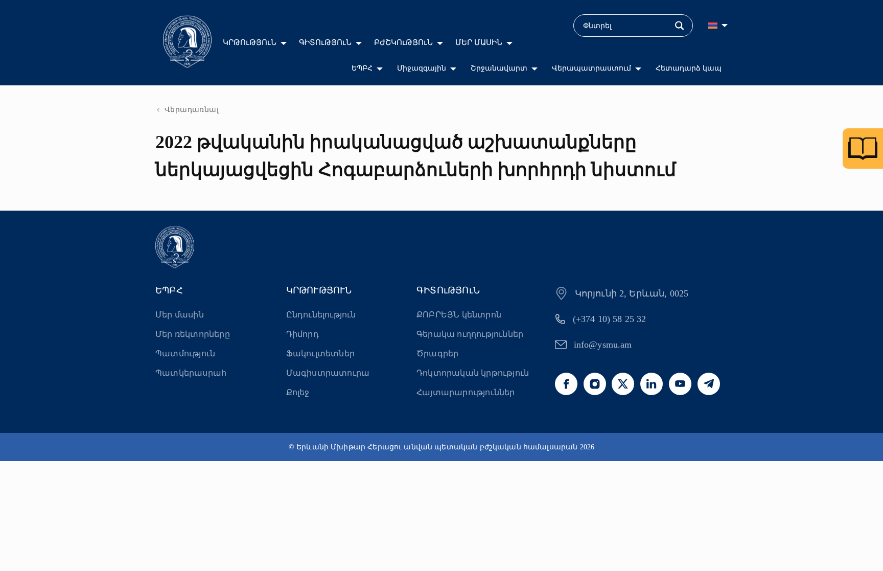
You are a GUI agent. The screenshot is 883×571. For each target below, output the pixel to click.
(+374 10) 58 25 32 (609, 319)
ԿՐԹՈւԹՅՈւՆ (249, 42)
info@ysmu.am (603, 344)
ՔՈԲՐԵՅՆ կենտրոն (458, 314)
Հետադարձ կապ (689, 68)
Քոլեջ (298, 392)
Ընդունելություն (321, 314)
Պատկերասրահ (190, 373)
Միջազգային (421, 68)
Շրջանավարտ (499, 68)
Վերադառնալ (192, 109)
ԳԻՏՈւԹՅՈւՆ (325, 42)
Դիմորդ (302, 334)
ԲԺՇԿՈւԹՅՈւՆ (403, 42)
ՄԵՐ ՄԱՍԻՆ (478, 42)
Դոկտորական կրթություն (472, 373)
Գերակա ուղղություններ (469, 334)
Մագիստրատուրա (328, 373)
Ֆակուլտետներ (320, 353)
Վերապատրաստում (591, 68)
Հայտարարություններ (465, 392)
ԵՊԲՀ (362, 68)
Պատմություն (185, 353)
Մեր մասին (179, 314)
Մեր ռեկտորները (192, 334)
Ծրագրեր (437, 353)
